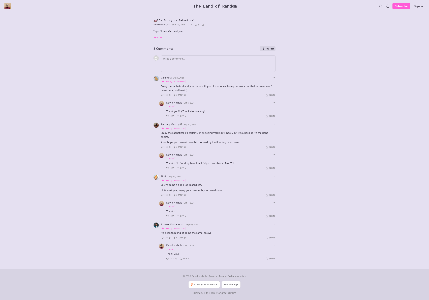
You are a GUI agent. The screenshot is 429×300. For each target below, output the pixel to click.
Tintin (164, 176)
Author (170, 106)
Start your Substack (205, 284)
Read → (158, 37)
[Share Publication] (387, 6)
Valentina (166, 77)
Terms (222, 276)
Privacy (213, 276)
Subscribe (401, 6)
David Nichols (162, 24)
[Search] (380, 6)
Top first (269, 48)
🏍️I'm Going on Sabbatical (174, 20)
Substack (198, 292)
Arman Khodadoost (172, 224)
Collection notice (237, 276)
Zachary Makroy (170, 124)
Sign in (418, 6)
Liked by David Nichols (175, 81)
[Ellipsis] (274, 77)
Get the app (231, 284)
